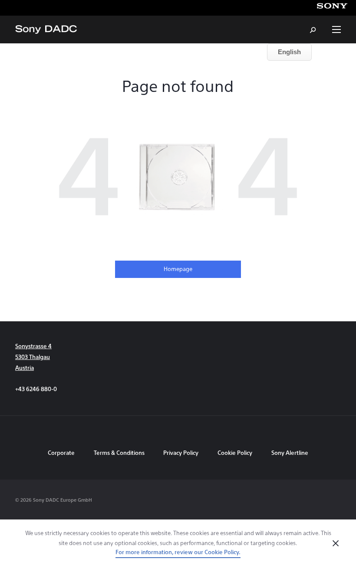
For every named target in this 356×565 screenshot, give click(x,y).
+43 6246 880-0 (36, 388)
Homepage (178, 268)
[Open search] (313, 29)
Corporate (61, 452)
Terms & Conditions (120, 452)
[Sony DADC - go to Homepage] (46, 29)
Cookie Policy (235, 452)
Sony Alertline (289, 452)
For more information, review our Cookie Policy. (178, 551)
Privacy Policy (180, 452)
